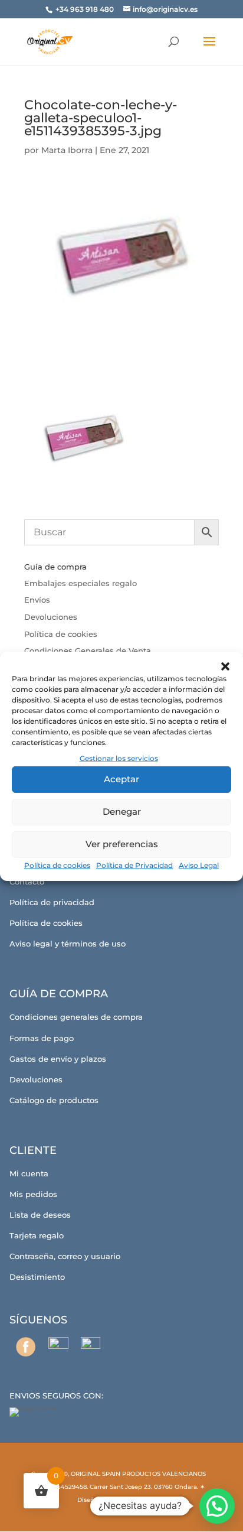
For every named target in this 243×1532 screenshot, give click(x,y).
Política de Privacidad (134, 865)
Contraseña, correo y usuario (64, 1256)
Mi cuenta (28, 1173)
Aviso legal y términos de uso (67, 943)
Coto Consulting (135, 1500)
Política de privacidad (51, 902)
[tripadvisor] (90, 1347)
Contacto (26, 881)
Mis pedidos (33, 1194)
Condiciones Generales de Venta (87, 650)
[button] (225, 666)
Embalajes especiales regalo (80, 583)
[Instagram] (58, 1347)
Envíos (37, 599)
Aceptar (121, 779)
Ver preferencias (122, 844)
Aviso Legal (199, 865)
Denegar (122, 811)
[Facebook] (25, 1347)
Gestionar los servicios (119, 757)
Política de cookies (57, 865)
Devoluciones (50, 617)
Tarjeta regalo (36, 1235)
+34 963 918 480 (85, 9)
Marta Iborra (67, 150)
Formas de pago (41, 1038)
